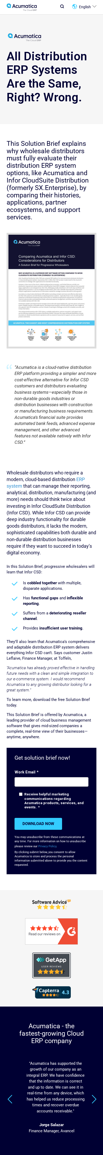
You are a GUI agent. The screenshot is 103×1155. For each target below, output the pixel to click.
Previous (10, 1099)
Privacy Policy (47, 846)
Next (94, 1099)
